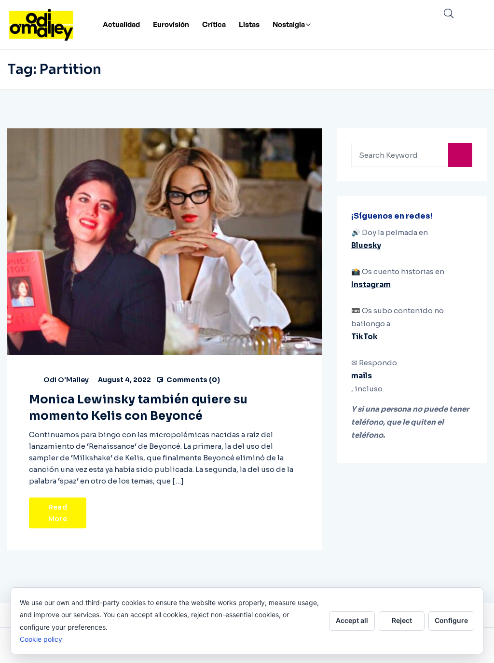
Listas (249, 24)
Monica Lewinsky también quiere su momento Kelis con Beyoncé (138, 407)
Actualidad (121, 24)
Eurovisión (171, 24)
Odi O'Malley (66, 379)
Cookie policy (41, 639)
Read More (57, 513)
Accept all (352, 620)
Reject (402, 620)
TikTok (364, 336)
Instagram (371, 284)
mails (361, 375)
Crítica (214, 24)
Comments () (192, 380)
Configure (451, 620)
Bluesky (366, 245)
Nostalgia (289, 24)
